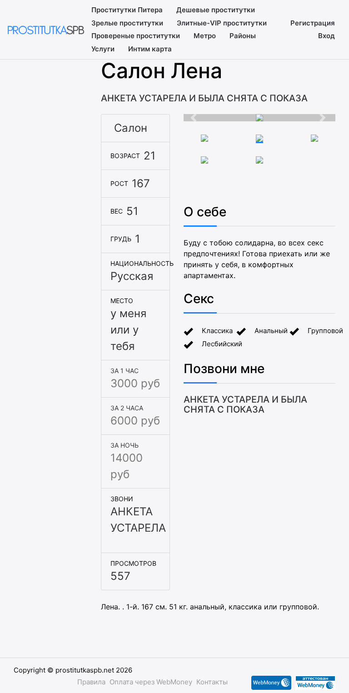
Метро (205, 35)
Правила (91, 682)
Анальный (271, 330)
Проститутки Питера (127, 9)
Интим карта (150, 49)
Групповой (325, 330)
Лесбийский (222, 343)
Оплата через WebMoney (151, 682)
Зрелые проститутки (127, 23)
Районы (242, 35)
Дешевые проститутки (215, 9)
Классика (217, 330)
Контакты (212, 682)
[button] (195, 117)
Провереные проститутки (135, 35)
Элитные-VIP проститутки (222, 23)
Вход (326, 35)
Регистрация (312, 23)
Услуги (103, 49)
